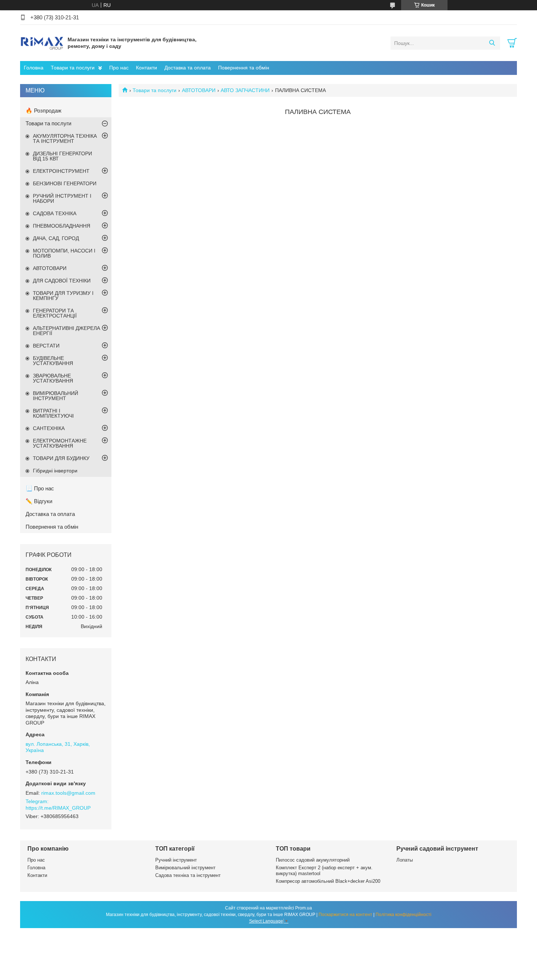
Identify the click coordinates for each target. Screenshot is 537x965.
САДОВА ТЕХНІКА (54, 213)
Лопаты (404, 860)
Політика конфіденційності (403, 914)
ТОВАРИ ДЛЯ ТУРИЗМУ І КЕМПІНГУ (63, 295)
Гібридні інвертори (55, 471)
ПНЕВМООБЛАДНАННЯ (61, 226)
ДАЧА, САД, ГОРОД (56, 238)
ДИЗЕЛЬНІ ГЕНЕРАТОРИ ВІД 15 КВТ (62, 156)
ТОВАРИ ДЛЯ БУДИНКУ (61, 458)
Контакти (146, 68)
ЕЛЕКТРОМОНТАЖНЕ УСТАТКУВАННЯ (60, 443)
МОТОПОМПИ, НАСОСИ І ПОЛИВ (64, 253)
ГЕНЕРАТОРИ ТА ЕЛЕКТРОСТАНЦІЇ (55, 313)
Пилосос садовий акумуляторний (313, 860)
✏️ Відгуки (39, 501)
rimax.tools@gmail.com (68, 793)
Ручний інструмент (176, 860)
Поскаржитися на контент (345, 914)
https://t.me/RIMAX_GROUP (58, 808)
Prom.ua (303, 908)
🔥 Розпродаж (43, 110)
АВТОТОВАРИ (199, 90)
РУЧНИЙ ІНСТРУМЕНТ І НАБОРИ (62, 198)
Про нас (119, 68)
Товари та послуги (73, 68)
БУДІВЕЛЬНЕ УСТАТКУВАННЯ (53, 360)
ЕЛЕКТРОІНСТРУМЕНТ (61, 171)
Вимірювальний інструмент (185, 867)
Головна (33, 68)
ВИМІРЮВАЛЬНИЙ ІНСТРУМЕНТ (55, 395)
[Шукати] (492, 43)
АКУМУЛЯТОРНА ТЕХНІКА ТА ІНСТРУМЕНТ (65, 138)
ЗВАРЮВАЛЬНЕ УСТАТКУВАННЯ (53, 378)
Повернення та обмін (243, 68)
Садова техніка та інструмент (188, 875)
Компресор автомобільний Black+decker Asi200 (328, 881)
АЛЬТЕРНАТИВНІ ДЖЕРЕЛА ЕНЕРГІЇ (66, 330)
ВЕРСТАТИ (46, 346)
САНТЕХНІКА (49, 428)
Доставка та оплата (187, 68)
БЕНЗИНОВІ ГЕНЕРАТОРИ (64, 183)
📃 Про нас (40, 488)
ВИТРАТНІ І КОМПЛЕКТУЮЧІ (53, 413)
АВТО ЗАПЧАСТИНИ (245, 90)
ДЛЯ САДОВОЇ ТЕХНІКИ (62, 281)
